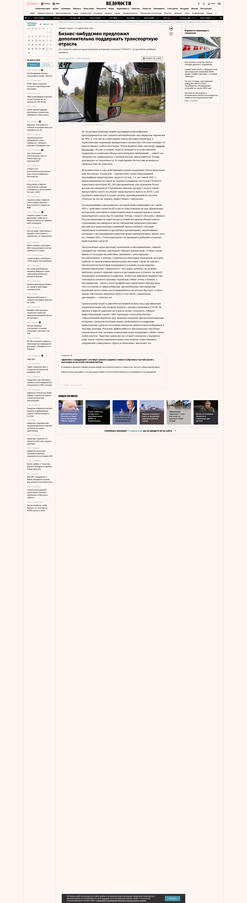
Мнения (194, 9)
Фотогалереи (206, 9)
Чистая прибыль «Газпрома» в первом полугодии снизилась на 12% (38, 330)
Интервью (184, 9)
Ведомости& (86, 13)
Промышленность (130, 13)
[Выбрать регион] (198, 3)
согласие (105, 898)
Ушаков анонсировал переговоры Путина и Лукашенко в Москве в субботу (37, 494)
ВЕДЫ (32, 13)
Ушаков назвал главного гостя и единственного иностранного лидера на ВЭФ (38, 204)
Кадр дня (31, 359)
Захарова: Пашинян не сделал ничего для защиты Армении (39, 441)
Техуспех (167, 13)
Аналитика (98, 13)
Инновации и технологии (150, 13)
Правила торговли (45, 13)
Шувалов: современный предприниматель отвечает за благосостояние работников (39, 427)
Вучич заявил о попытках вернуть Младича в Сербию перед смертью (39, 466)
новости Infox (68, 396)
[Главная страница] (118, 3)
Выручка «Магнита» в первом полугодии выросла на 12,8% (39, 300)
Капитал (108, 13)
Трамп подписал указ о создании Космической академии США (37, 369)
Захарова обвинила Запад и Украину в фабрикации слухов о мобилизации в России (39, 412)
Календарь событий (32, 24)
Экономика (65, 9)
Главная (62, 28)
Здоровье (178, 13)
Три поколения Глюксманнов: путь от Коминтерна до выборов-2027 (37, 157)
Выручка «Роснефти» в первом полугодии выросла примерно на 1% (39, 127)
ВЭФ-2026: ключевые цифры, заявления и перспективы (82, 22)
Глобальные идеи (42, 9)
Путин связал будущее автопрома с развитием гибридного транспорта (38, 112)
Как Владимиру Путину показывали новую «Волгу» (39, 74)
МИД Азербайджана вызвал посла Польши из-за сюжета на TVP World (39, 99)
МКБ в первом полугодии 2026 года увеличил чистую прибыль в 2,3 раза (39, 248)
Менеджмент (159, 9)
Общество (147, 9)
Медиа (111, 9)
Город (75, 13)
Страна (117, 13)
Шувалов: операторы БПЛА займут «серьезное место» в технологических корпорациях (39, 397)
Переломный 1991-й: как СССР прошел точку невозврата (148, 22)
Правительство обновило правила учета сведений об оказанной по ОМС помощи (39, 382)
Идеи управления (63, 13)
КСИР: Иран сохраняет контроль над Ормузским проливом (38, 86)
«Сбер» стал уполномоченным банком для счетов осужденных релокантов (39, 173)
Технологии (101, 9)
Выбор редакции (115, 22)
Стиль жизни (172, 9)
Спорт (187, 13)
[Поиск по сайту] (204, 3)
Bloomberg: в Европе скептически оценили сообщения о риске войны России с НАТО (39, 188)
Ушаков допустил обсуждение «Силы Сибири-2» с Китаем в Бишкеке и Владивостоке (38, 142)
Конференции (198, 13)
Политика (136, 9)
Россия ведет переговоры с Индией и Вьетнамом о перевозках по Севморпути (39, 233)
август (46, 24)
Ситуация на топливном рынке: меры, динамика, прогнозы (199, 22)
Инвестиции (89, 9)
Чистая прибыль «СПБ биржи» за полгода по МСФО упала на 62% (37, 508)
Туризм (209, 13)
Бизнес (56, 9)
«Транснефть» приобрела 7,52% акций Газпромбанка (39, 259)
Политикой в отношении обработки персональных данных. (121, 901)
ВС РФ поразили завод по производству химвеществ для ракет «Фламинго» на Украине (39, 345)
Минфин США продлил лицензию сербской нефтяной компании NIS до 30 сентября (39, 314)
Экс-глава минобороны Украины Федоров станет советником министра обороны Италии (38, 273)
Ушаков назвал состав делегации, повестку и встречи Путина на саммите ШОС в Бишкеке (39, 219)
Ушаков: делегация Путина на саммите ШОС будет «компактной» (39, 287)
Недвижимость (123, 9)
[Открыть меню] (219, 3)
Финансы (77, 9)
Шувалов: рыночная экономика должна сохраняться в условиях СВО (39, 453)
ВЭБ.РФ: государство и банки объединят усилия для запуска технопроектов (39, 479)
